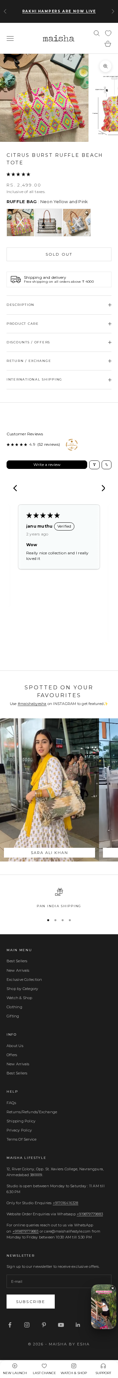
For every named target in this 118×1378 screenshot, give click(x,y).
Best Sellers (17, 961)
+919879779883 (90, 1214)
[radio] (20, 222)
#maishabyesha (32, 703)
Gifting (13, 1016)
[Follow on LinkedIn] (78, 1325)
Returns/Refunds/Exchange (32, 1112)
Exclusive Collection (24, 979)
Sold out (59, 254)
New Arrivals (18, 970)
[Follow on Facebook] (10, 1325)
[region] (59, 898)
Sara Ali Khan (49, 852)
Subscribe (30, 1301)
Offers (12, 1055)
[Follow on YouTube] (61, 1325)
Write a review (47, 464)
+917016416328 (65, 1203)
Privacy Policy (19, 1130)
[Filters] (94, 465)
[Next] (101, 489)
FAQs (11, 1103)
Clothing (14, 1007)
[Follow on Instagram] (27, 1325)
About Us (15, 1045)
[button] (18, 174)
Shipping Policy (21, 1121)
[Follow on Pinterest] (44, 1325)
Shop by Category (22, 988)
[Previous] (17, 489)
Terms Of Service (22, 1139)
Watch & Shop (19, 998)
